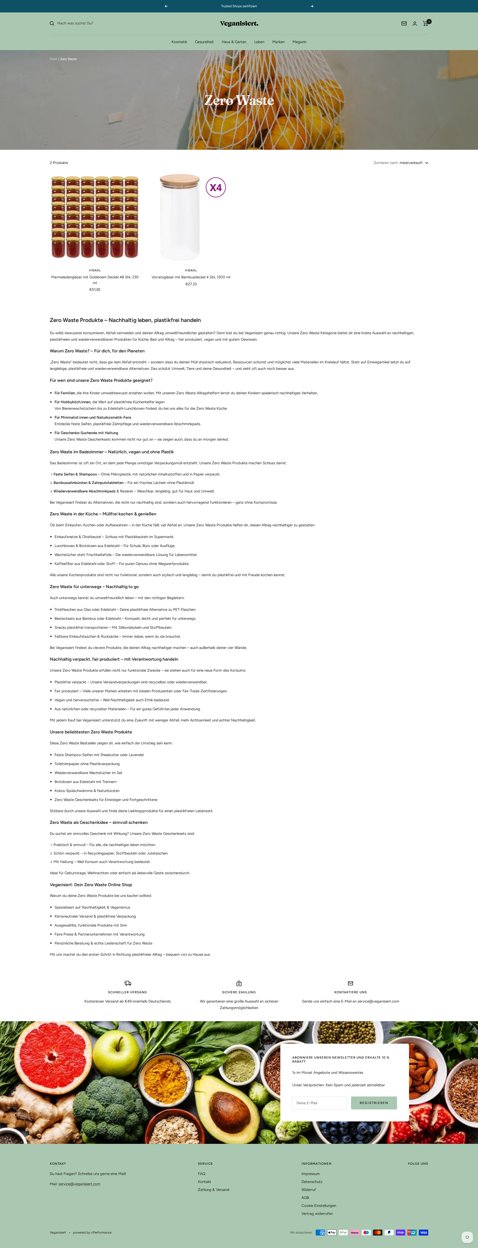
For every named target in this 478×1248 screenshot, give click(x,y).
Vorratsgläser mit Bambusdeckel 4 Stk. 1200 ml (191, 277)
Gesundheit (204, 42)
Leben (259, 42)
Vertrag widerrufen (317, 1213)
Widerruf (308, 1189)
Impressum (310, 1173)
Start (53, 59)
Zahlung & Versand (213, 1189)
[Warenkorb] (425, 23)
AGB (305, 1197)
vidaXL (95, 270)
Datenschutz (311, 1181)
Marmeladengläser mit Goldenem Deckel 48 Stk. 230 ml (95, 280)
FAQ (201, 1173)
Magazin (299, 42)
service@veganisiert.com (79, 1184)
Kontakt (204, 1181)
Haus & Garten (234, 42)
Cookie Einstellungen (318, 1205)
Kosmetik (179, 42)
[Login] (415, 23)
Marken (278, 42)
